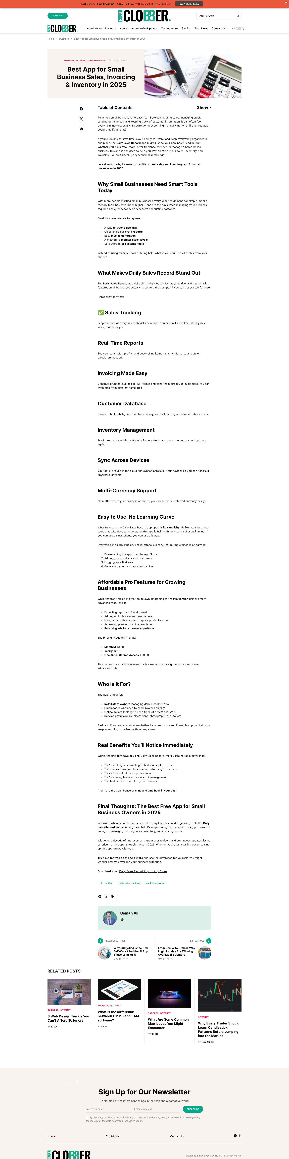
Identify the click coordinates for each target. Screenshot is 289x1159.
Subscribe (58, 15)
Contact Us (177, 1136)
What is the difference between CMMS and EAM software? (118, 1016)
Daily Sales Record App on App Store (143, 871)
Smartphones (96, 60)
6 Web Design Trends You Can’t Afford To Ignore (68, 1018)
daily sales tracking (129, 883)
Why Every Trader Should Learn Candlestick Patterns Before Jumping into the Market (218, 1029)
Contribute (112, 1136)
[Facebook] (235, 1135)
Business (64, 38)
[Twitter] (240, 1135)
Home (50, 38)
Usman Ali (129, 913)
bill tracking (106, 883)
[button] (238, 28)
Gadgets (153, 1013)
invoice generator (155, 883)
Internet (81, 60)
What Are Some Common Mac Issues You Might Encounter (168, 1023)
